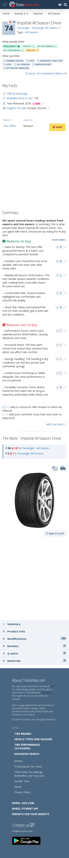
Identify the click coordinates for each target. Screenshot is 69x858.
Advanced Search (26, 754)
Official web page (17, 93)
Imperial (38, 13)
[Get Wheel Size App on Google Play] (28, 840)
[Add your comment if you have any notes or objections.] (65, 247)
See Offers (9, 126)
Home (6, 13)
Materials (36, 661)
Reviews (36, 646)
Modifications (36, 639)
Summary (13, 624)
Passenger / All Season (35, 448)
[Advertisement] (34, 171)
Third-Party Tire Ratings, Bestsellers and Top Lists (29, 773)
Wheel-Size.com (23, 803)
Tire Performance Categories (27, 746)
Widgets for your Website (30, 814)
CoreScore (46, 692)
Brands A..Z (21, 13)
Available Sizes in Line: (20, 98)
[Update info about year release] (43, 103)
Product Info (16, 631)
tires (52, 686)
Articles (18, 761)
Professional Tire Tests (28, 766)
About (18, 786)
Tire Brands (22, 733)
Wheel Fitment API (25, 808)
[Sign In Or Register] (60, 4)
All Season (54, 13)
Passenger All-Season (30, 453)
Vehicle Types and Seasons (33, 739)
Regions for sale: (17, 108)
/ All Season (31, 32)
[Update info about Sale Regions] (48, 108)
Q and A (36, 653)
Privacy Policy (22, 792)
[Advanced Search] (65, 4)
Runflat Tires (21, 781)
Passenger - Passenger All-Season (37, 28)
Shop (58, 127)
